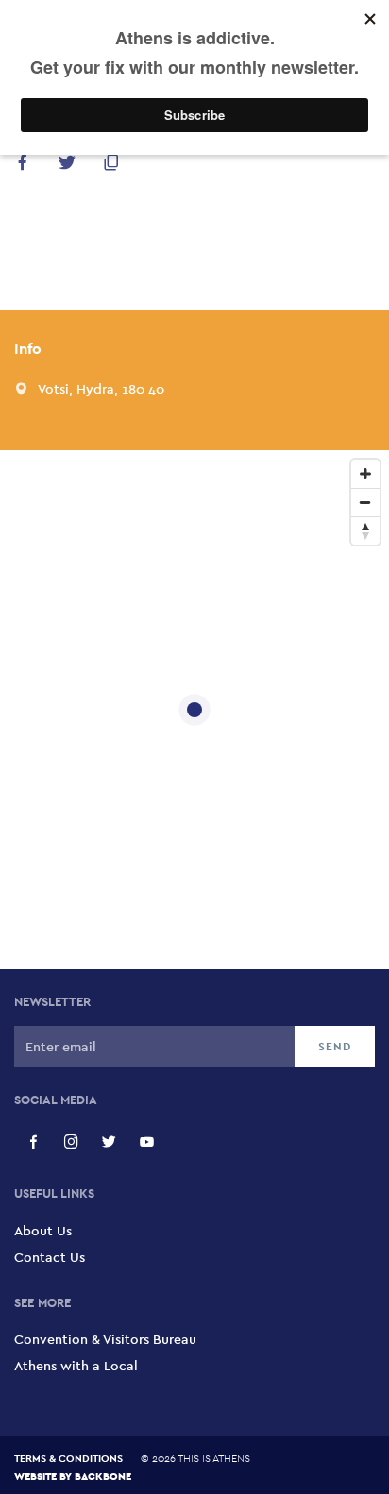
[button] (22, 165)
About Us (43, 1230)
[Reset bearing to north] (365, 530)
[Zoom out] (365, 502)
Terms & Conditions (68, 1458)
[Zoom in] (365, 474)
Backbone (103, 1476)
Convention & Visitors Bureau (105, 1339)
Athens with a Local (76, 1365)
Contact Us (49, 1257)
